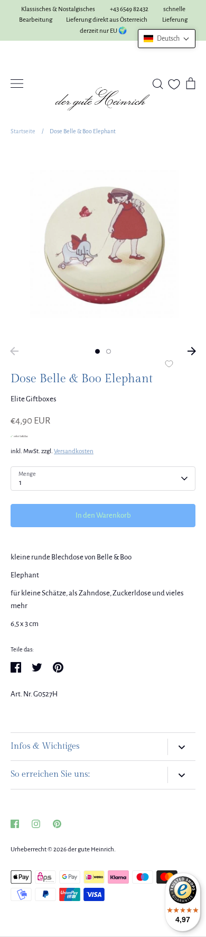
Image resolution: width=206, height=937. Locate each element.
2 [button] (108, 351)
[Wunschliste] (174, 84)
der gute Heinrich (91, 849)
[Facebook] (14, 823)
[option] (103, 244)
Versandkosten (73, 451)
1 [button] (97, 351)
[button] (166, 39)
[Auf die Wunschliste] (169, 365)
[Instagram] (35, 823)
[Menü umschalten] (17, 83)
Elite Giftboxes (34, 399)
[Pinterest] (57, 823)
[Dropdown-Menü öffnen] (181, 747)
